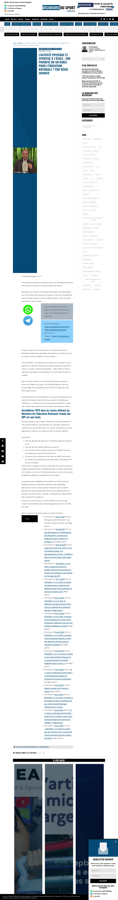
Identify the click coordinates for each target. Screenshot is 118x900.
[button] (115, 841)
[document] (59, 450)
